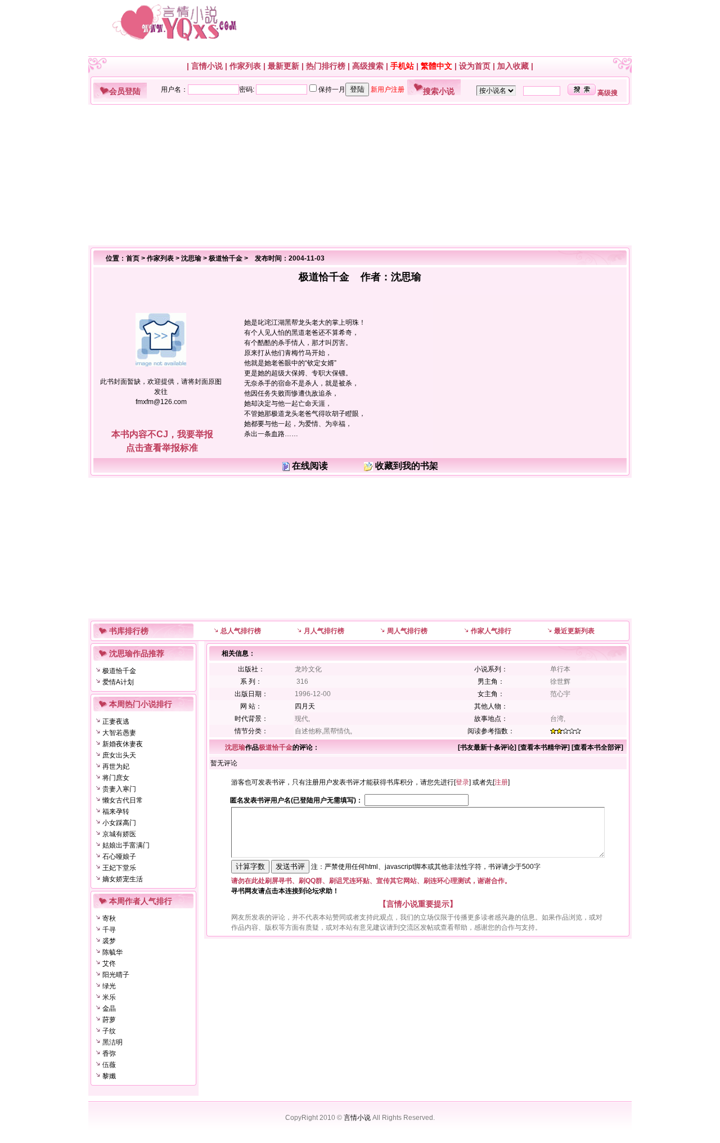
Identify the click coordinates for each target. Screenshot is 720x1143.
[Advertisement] (355, 175)
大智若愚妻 (119, 733)
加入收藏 (513, 65)
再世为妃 (115, 766)
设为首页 (474, 65)
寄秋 (109, 918)
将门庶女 (115, 778)
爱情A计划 (118, 682)
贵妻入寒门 (119, 789)
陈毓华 (112, 952)
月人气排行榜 (324, 631)
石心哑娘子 (119, 856)
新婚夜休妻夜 (122, 744)
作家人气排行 (491, 631)
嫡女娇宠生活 (122, 879)
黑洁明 (112, 1042)
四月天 (305, 706)
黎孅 (109, 1076)
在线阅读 (310, 465)
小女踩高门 (119, 823)
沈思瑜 (191, 258)
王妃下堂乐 (119, 868)
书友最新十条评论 (487, 747)
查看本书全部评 (597, 747)
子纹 (109, 1031)
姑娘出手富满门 (126, 845)
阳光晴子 (115, 975)
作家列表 (245, 65)
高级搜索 (368, 65)
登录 (462, 782)
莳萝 (109, 1020)
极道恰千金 (225, 258)
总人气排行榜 (240, 631)
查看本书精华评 (544, 747)
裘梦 (109, 941)
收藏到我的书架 (406, 465)
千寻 (109, 930)
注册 (501, 782)
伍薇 (109, 1065)
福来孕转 (115, 811)
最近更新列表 (574, 631)
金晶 (109, 1008)
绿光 (109, 986)
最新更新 (283, 65)
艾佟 (109, 963)
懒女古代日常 (122, 800)
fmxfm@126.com (161, 402)
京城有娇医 (119, 834)
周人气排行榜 (407, 631)
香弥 (109, 1053)
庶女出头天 (119, 755)
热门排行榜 (325, 65)
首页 (133, 258)
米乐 (109, 997)
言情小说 (207, 65)
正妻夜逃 (115, 721)
